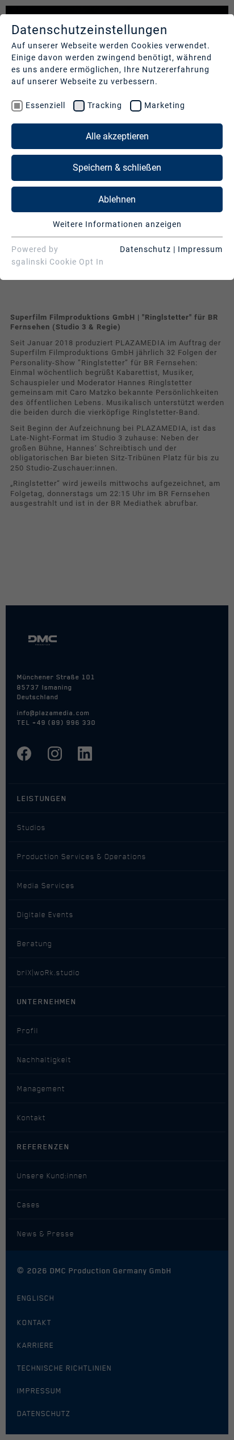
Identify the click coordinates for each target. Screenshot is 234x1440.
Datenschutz (145, 249)
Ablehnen (117, 199)
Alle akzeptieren (117, 136)
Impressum (200, 249)
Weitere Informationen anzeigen (117, 224)
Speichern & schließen (117, 167)
